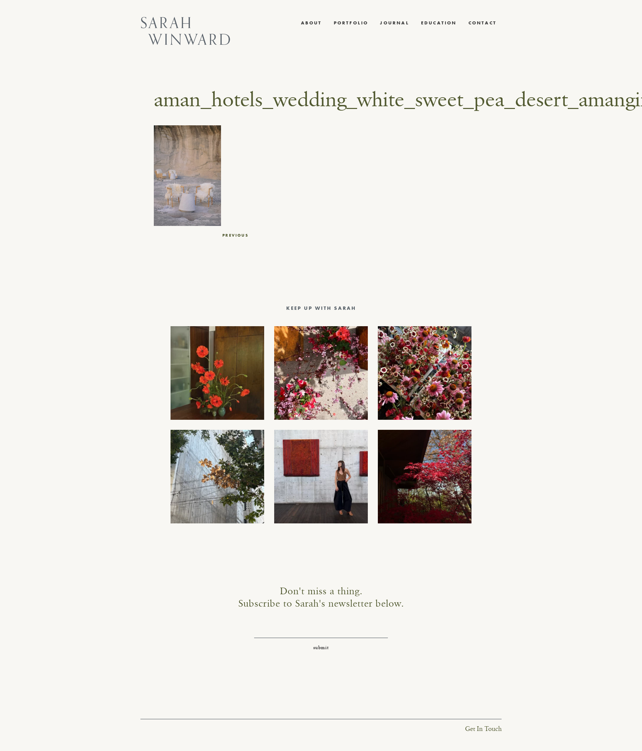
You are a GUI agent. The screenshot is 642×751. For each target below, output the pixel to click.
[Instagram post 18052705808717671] (217, 476)
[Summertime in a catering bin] (424, 373)
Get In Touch (483, 729)
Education (439, 23)
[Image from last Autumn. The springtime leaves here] (424, 476)
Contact (482, 23)
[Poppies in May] (217, 373)
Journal (394, 23)
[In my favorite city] (321, 476)
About (311, 23)
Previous (235, 235)
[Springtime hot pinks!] (321, 373)
